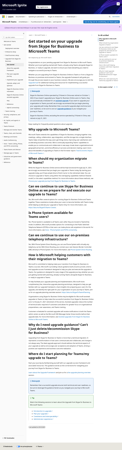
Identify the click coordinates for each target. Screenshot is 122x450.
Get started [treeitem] (10, 64)
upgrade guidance (64, 109)
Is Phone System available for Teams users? (108, 56)
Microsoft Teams (40, 35)
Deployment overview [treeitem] (12, 48)
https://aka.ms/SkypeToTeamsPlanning (76, 292)
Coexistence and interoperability (45, 416)
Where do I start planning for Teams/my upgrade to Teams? (108, 79)
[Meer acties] (92, 35)
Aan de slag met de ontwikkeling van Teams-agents (102, 22)
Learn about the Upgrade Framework (41, 372)
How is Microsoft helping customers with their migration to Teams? (109, 66)
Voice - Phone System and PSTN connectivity (61, 230)
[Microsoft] (3, 16)
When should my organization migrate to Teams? (108, 44)
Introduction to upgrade (42, 411)
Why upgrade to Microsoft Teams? (107, 39)
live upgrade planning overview (79, 372)
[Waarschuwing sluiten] (118, 3)
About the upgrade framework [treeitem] (13, 69)
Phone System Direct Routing (81, 250)
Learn (31, 35)
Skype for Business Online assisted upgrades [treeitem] (15, 96)
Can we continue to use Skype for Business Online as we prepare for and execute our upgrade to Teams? (108, 49)
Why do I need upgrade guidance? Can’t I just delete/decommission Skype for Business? (108, 73)
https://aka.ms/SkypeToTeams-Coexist (42, 207)
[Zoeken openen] (110, 16)
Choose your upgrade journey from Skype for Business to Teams (51, 181)
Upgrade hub (33, 83)
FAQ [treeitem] (8, 101)
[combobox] (13, 37)
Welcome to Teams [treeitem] (10, 41)
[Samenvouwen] (23, 33)
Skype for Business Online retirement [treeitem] (15, 90)
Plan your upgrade (40, 414)
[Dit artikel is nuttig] (114, 87)
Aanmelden (116, 16)
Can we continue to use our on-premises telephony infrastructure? (108, 60)
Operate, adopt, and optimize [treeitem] (13, 84)
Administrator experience (43, 419)
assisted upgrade (62, 101)
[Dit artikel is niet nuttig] (117, 87)
